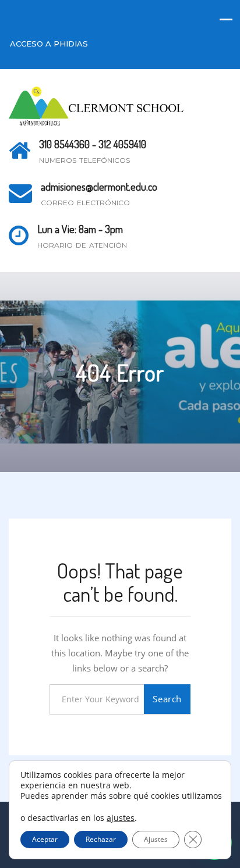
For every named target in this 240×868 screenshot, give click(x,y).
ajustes (121, 818)
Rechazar (101, 839)
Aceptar (45, 839)
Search (167, 699)
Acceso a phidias (49, 43)
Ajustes (156, 839)
